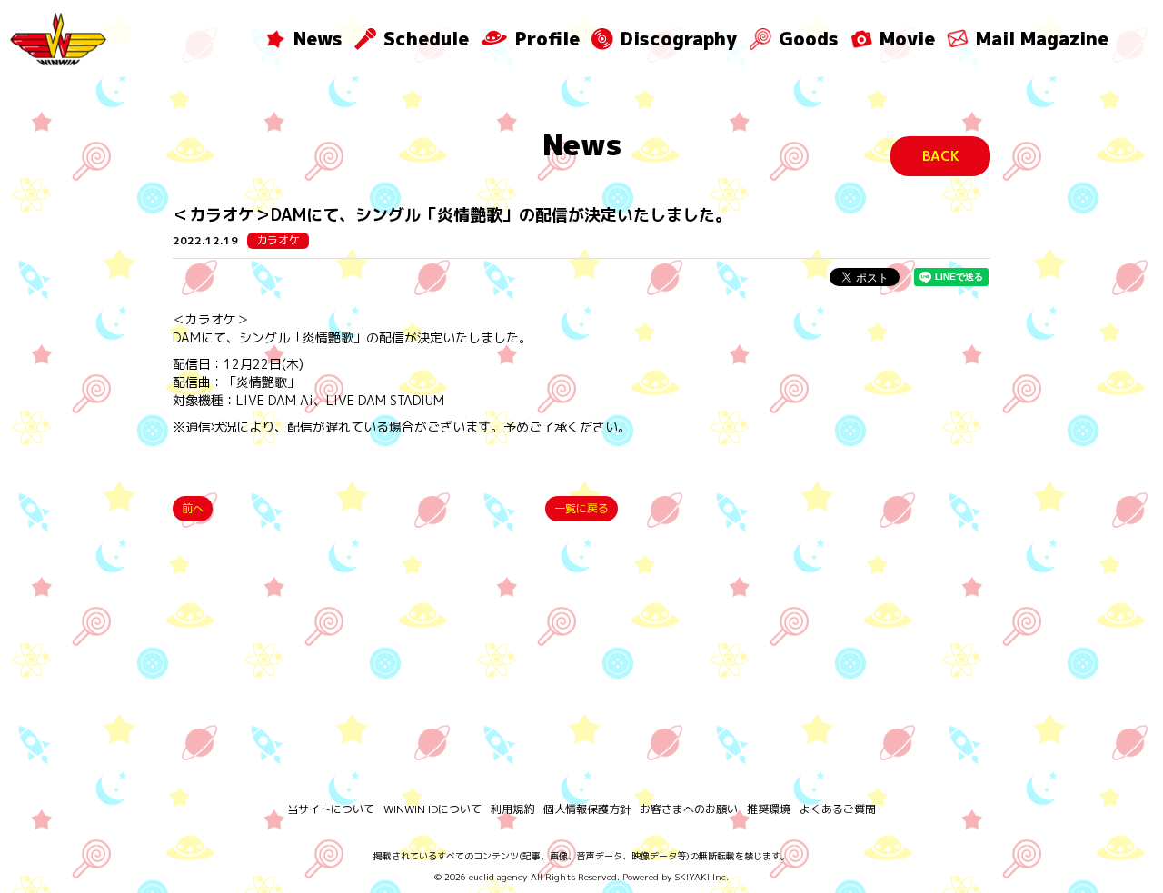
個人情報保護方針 (587, 809)
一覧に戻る (581, 508)
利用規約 (512, 809)
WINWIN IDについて (432, 809)
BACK (940, 155)
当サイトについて (330, 809)
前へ (193, 508)
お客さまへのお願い (689, 809)
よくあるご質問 (838, 809)
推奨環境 (768, 809)
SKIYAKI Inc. (702, 876)
